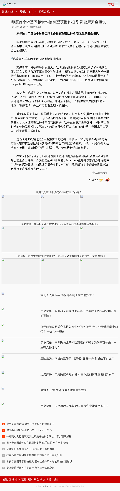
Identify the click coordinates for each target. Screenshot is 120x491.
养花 (48, 479)
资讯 (5, 479)
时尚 (30, 479)
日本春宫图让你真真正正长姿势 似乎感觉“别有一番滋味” (37, 442)
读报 (23, 479)
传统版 (45, 486)
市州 (17, 479)
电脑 (55, 479)
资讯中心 (25, 11)
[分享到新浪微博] (108, 180)
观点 (36, 479)
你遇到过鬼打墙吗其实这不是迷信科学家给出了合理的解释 (38, 436)
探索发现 (44, 11)
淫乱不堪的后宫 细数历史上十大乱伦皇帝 (29, 430)
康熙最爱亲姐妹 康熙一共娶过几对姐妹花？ (30, 424)
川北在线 (7, 11)
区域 (11, 479)
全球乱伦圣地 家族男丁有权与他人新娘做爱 (30, 449)
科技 (42, 479)
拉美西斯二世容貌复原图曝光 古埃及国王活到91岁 (34, 455)
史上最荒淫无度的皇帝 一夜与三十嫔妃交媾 (30, 467)
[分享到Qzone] (101, 180)
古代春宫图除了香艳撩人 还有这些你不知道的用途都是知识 (39, 461)
